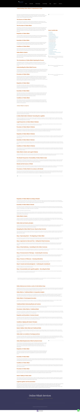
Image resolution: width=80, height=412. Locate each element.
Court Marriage (45, 3)
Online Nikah (31, 3)
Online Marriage (38, 3)
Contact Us (60, 3)
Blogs (50, 3)
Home (26, 3)
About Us (55, 3)
